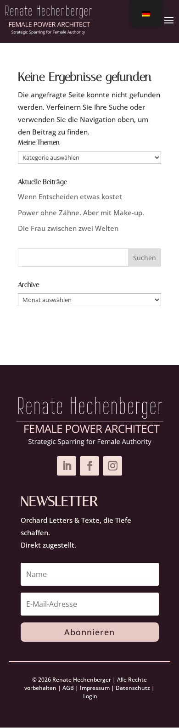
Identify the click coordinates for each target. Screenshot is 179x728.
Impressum (95, 688)
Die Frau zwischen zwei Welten (68, 228)
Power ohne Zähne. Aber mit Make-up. (81, 212)
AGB (68, 688)
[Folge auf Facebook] (89, 466)
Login (90, 696)
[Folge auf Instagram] (112, 466)
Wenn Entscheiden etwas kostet (70, 196)
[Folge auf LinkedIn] (66, 466)
